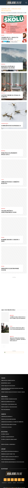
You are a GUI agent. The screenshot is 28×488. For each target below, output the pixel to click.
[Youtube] (22, 479)
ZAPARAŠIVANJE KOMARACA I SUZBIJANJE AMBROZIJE (12, 421)
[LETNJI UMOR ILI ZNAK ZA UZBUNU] (14, 86)
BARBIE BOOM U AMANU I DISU (10, 240)
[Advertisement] (14, 292)
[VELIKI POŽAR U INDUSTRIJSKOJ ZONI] (14, 202)
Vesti (2, 179)
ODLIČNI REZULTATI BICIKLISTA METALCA (9, 451)
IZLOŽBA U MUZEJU (5, 434)
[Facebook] (5, 479)
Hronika (3, 64)
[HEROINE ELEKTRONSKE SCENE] (14, 259)
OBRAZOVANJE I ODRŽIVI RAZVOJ (10, 182)
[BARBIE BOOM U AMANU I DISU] (14, 231)
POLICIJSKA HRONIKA (5, 409)
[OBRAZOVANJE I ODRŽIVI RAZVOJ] (14, 173)
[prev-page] (2, 346)
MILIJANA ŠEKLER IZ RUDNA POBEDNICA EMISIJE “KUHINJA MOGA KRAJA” (18, 339)
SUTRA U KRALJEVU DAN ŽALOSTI (8, 385)
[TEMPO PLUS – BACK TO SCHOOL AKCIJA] (14, 28)
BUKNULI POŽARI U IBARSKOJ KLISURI (8, 67)
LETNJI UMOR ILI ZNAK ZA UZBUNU (10, 96)
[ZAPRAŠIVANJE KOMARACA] (14, 115)
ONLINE (15, 487)
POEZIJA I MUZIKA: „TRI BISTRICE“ (8, 444)
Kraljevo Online (9, 487)
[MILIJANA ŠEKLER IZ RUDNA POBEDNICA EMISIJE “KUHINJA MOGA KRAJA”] (5, 339)
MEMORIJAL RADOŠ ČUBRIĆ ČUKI (8, 454)
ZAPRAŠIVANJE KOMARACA (11, 125)
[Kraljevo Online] (14, 2)
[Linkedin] (12, 479)
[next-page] (4, 346)
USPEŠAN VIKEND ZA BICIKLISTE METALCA (10, 456)
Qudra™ (21, 487)
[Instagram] (8, 479)
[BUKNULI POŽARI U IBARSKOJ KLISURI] (14, 57)
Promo (2, 35)
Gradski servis (4, 123)
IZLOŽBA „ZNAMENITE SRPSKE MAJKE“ (9, 439)
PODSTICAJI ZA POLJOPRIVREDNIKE (8, 419)
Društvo (12, 336)
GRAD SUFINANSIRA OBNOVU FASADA (8, 424)
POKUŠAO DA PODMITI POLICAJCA (9, 153)
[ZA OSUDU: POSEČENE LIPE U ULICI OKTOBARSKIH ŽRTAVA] (5, 328)
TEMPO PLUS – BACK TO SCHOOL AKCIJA (9, 38)
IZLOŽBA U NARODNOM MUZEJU (7, 436)
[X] (19, 479)
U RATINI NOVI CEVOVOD (6, 427)
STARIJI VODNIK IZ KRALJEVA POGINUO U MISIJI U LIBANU (13, 392)
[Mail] (15, 479)
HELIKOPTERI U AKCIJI (6, 383)
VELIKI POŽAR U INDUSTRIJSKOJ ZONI (8, 211)
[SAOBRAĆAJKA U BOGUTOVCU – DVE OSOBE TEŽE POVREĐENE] (5, 317)
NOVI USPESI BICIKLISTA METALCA (8, 459)
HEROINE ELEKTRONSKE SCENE (10, 269)
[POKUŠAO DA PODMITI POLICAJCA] (14, 144)
